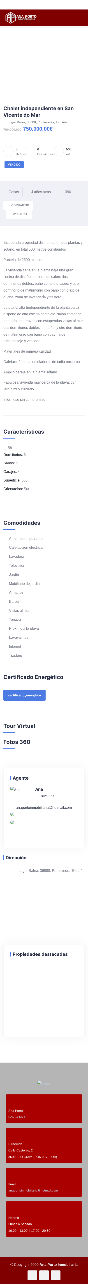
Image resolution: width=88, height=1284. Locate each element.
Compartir (20, 205)
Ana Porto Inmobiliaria (58, 1265)
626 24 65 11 (17, 1117)
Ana (39, 789)
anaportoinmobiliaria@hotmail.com (44, 807)
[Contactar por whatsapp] (12, 824)
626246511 (46, 796)
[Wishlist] (15, 970)
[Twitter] (32, 1275)
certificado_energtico (24, 695)
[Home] (44, 1084)
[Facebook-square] (44, 1275)
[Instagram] (55, 1275)
